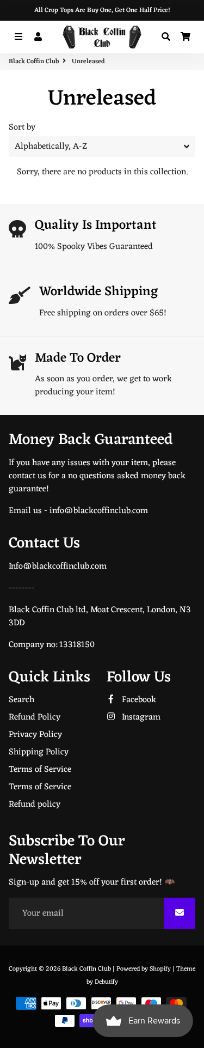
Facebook (138, 699)
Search (21, 699)
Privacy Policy (35, 734)
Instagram (140, 717)
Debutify (106, 982)
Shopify (160, 969)
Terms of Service (40, 769)
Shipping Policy (39, 752)
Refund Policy (34, 717)
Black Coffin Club (34, 61)
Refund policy (34, 804)
